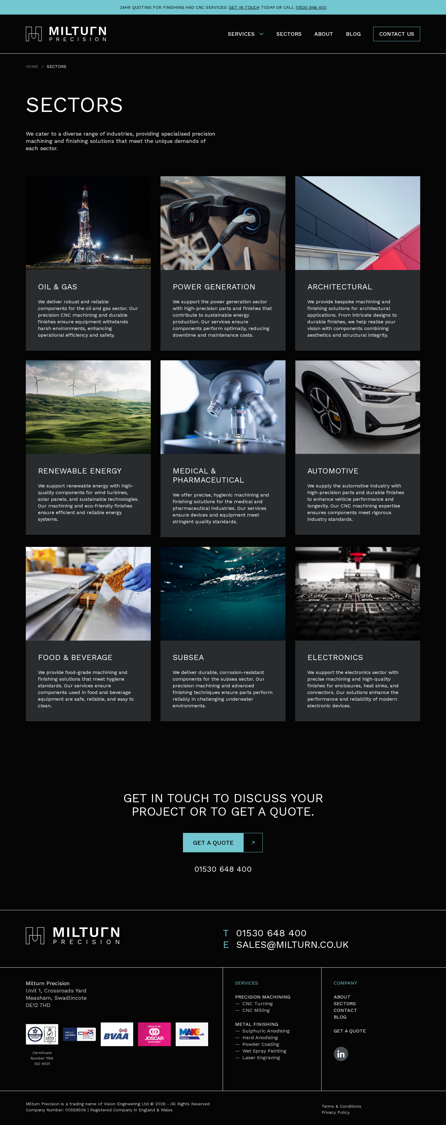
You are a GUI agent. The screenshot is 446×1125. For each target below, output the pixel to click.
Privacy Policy (336, 1112)
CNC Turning (257, 1003)
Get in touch (244, 7)
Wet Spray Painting (264, 1051)
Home (32, 66)
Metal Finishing (256, 1024)
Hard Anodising (260, 1037)
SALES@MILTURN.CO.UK (292, 944)
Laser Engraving (261, 1057)
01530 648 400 (311, 7)
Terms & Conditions (341, 1106)
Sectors (289, 34)
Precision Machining (262, 997)
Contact (345, 1010)
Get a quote (213, 842)
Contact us (396, 34)
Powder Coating (260, 1044)
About (323, 34)
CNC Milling (256, 1010)
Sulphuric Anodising (266, 1031)
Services (241, 34)
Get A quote (350, 1031)
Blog (353, 34)
